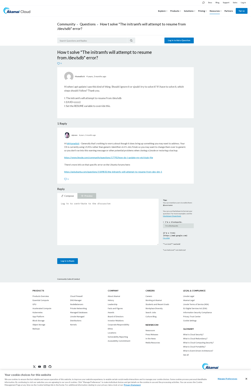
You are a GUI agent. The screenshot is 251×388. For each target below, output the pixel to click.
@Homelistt (73, 143)
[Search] (131, 40)
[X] (34, 366)
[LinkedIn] (44, 366)
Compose (69, 195)
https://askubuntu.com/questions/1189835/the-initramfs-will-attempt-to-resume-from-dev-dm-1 (113, 171)
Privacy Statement (132, 385)
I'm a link (166, 238)
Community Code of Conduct (68, 279)
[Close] (246, 379)
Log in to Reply (67, 261)
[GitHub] (50, 366)
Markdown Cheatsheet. (172, 216)
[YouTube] (39, 366)
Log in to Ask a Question (179, 40)
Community (66, 24)
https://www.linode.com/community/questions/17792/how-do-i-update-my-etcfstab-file (108, 157)
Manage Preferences (227, 379)
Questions (88, 24)
